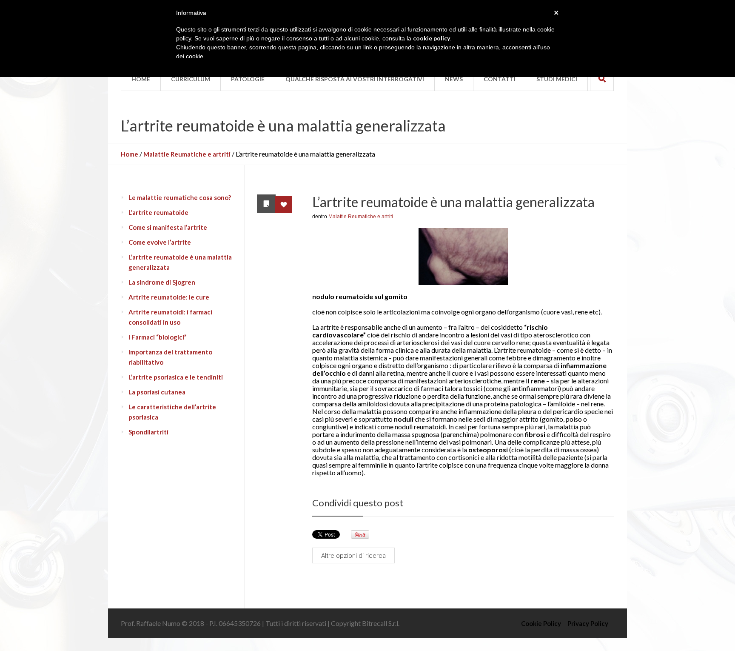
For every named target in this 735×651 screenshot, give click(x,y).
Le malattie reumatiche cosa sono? (179, 197)
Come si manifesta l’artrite (167, 227)
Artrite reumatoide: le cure (168, 297)
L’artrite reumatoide (158, 212)
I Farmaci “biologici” (157, 337)
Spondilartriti (148, 432)
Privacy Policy (587, 623)
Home (129, 154)
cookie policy (431, 38)
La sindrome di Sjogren (161, 282)
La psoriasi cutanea (156, 392)
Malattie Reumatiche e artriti (187, 154)
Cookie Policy (541, 623)
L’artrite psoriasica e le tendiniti (175, 377)
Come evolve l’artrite (159, 242)
